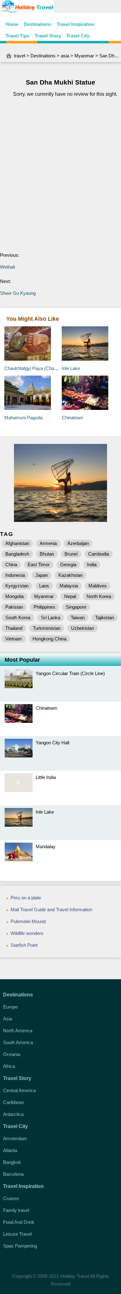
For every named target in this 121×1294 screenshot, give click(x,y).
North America (17, 1030)
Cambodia (98, 554)
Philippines (44, 607)
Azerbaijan (78, 543)
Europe (10, 1006)
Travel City (77, 35)
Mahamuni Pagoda (23, 417)
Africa (9, 1066)
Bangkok (12, 1162)
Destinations (37, 24)
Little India (46, 777)
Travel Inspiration (75, 24)
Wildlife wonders (27, 933)
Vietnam (13, 638)
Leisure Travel (17, 1234)
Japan (41, 575)
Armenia (48, 543)
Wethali (7, 267)
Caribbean (13, 1102)
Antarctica (13, 1114)
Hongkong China (49, 638)
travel (19, 55)
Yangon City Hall (52, 742)
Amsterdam (15, 1138)
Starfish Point (24, 945)
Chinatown (72, 417)
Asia (7, 1018)
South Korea (17, 617)
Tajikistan (104, 617)
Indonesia (15, 575)
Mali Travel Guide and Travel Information (51, 909)
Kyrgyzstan (17, 585)
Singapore (76, 607)
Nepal (70, 596)
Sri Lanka (50, 617)
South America (18, 1042)
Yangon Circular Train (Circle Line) (70, 673)
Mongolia (14, 596)
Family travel (16, 1210)
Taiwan (78, 617)
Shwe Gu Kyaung (18, 293)
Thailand (13, 628)
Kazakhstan (70, 575)
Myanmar (84, 55)
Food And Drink (18, 1222)
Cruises (11, 1198)
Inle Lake (71, 368)
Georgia (68, 564)
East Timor (39, 564)
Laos (44, 585)
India (91, 564)
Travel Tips (17, 35)
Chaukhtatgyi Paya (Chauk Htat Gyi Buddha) (49, 368)
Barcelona (13, 1174)
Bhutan (47, 554)
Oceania (11, 1054)
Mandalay (46, 846)
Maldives (97, 585)
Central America (19, 1090)
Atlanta (10, 1150)
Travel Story (48, 35)
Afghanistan (17, 543)
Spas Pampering (20, 1245)
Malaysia (69, 585)
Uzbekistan (82, 628)
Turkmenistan (46, 628)
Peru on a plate (26, 897)
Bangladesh (17, 554)
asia (65, 55)
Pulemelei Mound (28, 921)
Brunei (71, 554)
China (11, 564)
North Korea (99, 596)
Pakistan (14, 607)
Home (12, 24)
